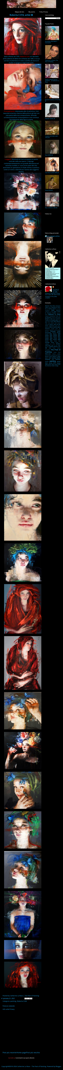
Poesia (58, 332)
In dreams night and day (54, 324)
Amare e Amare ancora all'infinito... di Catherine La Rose (52, 81)
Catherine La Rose (54, 314)
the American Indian (50, 365)
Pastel (58, 331)
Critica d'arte (57, 317)
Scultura (58, 343)
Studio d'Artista (56, 348)
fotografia (47, 359)
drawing (54, 358)
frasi (53, 359)
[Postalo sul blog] (27, 998)
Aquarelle (53, 307)
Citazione (47, 316)
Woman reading (56, 353)
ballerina (55, 356)
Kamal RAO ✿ (48, 190)
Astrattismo (47, 310)
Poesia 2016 (57, 338)
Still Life (48, 348)
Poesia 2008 (48, 334)
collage (58, 356)
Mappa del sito (19, 12)
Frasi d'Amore (51, 322)
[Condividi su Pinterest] (31, 998)
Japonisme (51, 325)
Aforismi (47, 306)
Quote (52, 342)
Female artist (54, 320)
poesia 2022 (57, 364)
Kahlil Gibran (57, 325)
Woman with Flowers (56, 355)
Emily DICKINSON (56, 318)
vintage (56, 365)
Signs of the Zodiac (55, 345)
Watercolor (48, 353)
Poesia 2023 (48, 341)
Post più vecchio (33, 1052)
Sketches (47, 346)
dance (46, 358)
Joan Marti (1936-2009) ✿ (52, 172)
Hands (46, 324)
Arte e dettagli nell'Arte (53, 236)
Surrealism (47, 350)
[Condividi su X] (28, 998)
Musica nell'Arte (53, 327)
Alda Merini (52, 306)
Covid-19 (53, 317)
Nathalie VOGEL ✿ (50, 118)
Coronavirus (52, 316)
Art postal (58, 308)
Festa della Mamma (55, 321)
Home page (21, 1052)
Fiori (46, 323)
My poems (32, 12)
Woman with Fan (48, 355)
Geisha (59, 322)
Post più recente (9, 1052)
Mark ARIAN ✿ (49, 155)
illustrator (58, 359)
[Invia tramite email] (25, 998)
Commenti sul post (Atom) (25, 1058)
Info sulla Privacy (9, 1009)
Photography (48, 332)
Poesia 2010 (48, 335)
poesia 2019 (52, 363)
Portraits (47, 342)
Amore (49, 307)
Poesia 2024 (57, 341)
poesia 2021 (51, 364)
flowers (58, 358)
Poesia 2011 (56, 335)
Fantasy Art (48, 320)
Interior (46, 325)
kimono (47, 361)
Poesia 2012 (48, 336)
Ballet (52, 310)
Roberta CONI (22, 1001)
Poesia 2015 (48, 338)
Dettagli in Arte (48, 318)
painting (13, 1001)
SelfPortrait (47, 345)
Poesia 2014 (56, 336)
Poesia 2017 (48, 339)
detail (50, 358)
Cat (46, 314)
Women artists (48, 356)
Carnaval (58, 312)
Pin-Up (54, 332)
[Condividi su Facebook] (30, 998)
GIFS (56, 322)
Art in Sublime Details (50, 308)
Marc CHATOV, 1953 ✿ (51, 207)
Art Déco (58, 307)
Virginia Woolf (57, 352)
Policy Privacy (43, 12)
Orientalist (53, 331)
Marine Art (47, 327)
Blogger (58, 1066)
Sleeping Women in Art (54, 346)
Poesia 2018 (56, 339)
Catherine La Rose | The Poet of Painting (51, 61)
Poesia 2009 (56, 334)
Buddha (54, 313)
